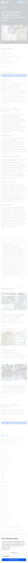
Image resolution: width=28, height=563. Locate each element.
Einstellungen (6, 556)
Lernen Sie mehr (5, 549)
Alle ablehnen (14, 552)
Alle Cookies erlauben (14, 559)
